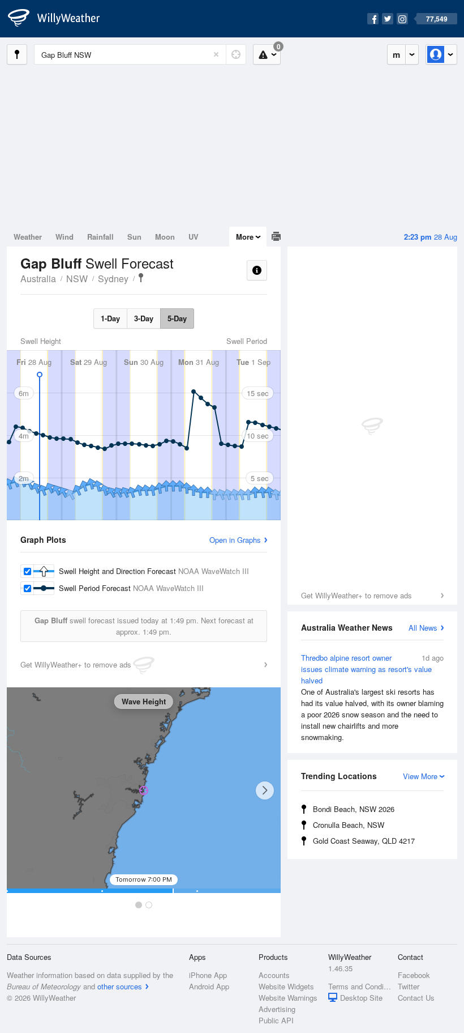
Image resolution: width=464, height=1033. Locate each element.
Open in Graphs (235, 539)
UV (193, 236)
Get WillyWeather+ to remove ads (356, 595)
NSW (77, 278)
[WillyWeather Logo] (60, 19)
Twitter (408, 986)
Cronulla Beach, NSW (348, 824)
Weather (28, 236)
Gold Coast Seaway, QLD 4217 (364, 840)
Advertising (277, 1009)
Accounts (274, 975)
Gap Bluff (141, 277)
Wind (64, 236)
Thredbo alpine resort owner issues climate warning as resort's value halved (372, 697)
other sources (119, 986)
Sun (134, 236)
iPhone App (208, 975)
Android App (209, 986)
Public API (276, 1020)
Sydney (113, 278)
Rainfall (100, 236)
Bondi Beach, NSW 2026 (353, 809)
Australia (38, 278)
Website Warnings (288, 997)
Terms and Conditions (359, 986)
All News (423, 627)
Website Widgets (286, 986)
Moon (165, 236)
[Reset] (216, 54)
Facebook (414, 975)
